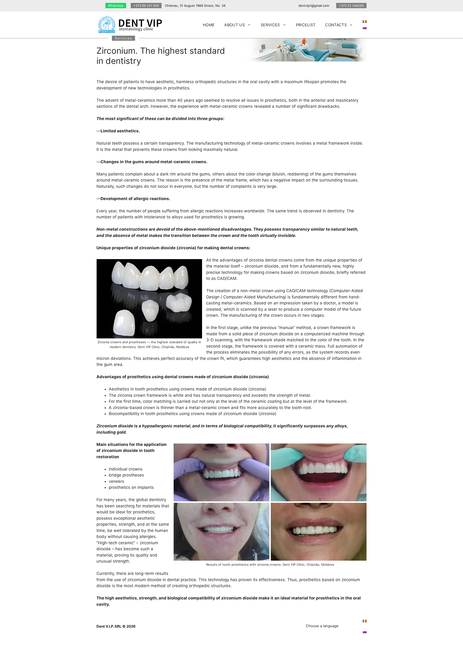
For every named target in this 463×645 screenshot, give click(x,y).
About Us (234, 24)
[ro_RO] (365, 21)
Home (209, 24)
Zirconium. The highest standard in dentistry (160, 56)
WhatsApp (115, 5)
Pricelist (306, 24)
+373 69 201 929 (146, 5)
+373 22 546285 (351, 5)
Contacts (336, 24)
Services (270, 24)
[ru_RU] (365, 27)
